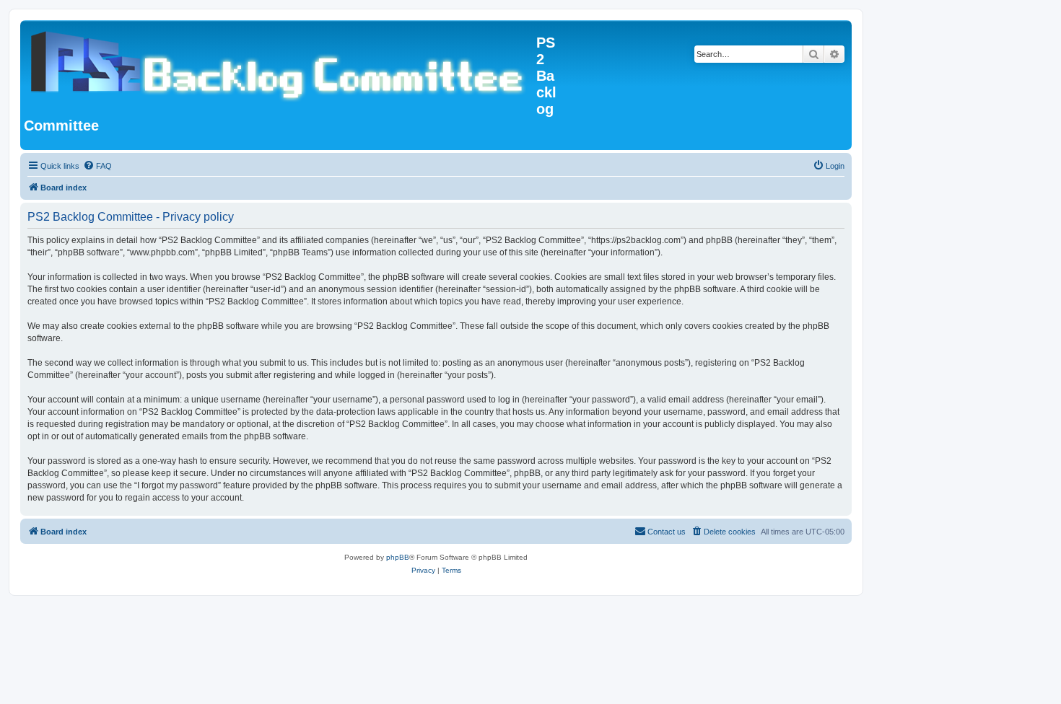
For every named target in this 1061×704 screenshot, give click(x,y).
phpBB (397, 557)
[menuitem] (97, 166)
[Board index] (280, 64)
